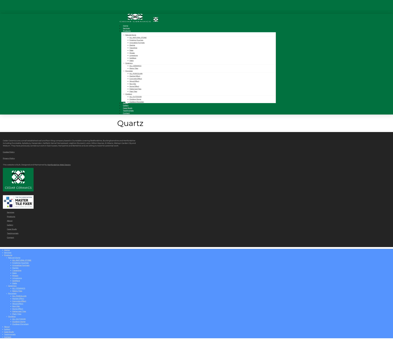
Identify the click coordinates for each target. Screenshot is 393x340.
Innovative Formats (20, 265)
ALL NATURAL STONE (21, 260)
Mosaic (15, 276)
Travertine (16, 270)
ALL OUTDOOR (19, 319)
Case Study (12, 229)
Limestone (17, 278)
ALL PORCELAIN (19, 296)
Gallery (10, 225)
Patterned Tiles (19, 311)
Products (11, 217)
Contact (10, 238)
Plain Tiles (16, 314)
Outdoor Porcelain (20, 324)
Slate (14, 273)
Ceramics (12, 286)
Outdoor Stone (18, 322)
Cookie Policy (9, 152)
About (9, 221)
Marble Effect (18, 299)
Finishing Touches (20, 263)
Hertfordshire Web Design (59, 165)
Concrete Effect (19, 301)
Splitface (16, 281)
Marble (15, 268)
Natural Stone (14, 258)
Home (7, 250)
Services (10, 212)
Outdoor (12, 316)
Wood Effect (17, 304)
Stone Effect (17, 309)
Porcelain (12, 293)
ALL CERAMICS (18, 288)
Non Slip (16, 306)
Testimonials (12, 233)
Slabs (14, 283)
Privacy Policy (9, 158)
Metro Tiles (17, 291)
